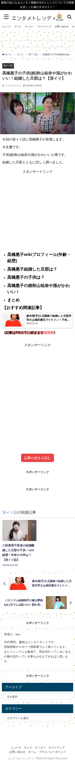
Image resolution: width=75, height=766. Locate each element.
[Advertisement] (37, 212)
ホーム (32, 752)
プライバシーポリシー (52, 752)
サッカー (29, 26)
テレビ (17, 26)
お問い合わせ (62, 26)
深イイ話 (8, 65)
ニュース (6, 26)
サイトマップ (44, 26)
